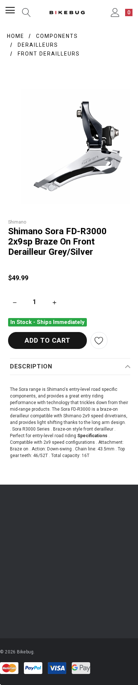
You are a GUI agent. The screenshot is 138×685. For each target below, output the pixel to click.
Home (15, 36)
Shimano (17, 222)
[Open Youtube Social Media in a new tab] (47, 610)
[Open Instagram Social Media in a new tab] (7, 610)
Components (57, 36)
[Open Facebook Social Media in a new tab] (27, 610)
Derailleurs (38, 45)
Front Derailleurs (49, 54)
